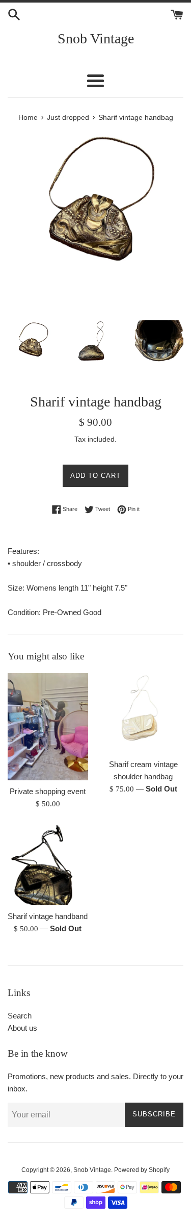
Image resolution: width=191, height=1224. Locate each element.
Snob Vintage (96, 38)
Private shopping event (48, 791)
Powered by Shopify (142, 1170)
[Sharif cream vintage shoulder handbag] (143, 713)
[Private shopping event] (48, 726)
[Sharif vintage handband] (48, 865)
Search (20, 1015)
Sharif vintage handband (48, 916)
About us (22, 1028)
